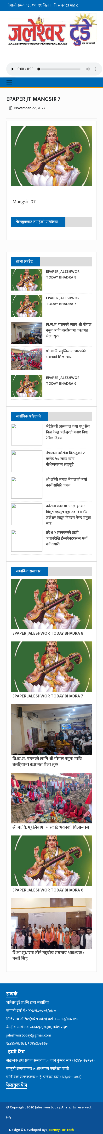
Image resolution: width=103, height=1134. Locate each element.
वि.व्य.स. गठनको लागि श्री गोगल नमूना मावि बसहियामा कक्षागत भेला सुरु (69, 330)
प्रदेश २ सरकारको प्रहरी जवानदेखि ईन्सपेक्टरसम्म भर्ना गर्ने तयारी (66, 538)
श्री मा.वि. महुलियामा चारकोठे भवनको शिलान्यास (66, 354)
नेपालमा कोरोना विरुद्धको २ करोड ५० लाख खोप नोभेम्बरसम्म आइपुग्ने (65, 459)
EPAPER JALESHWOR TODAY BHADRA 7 (63, 301)
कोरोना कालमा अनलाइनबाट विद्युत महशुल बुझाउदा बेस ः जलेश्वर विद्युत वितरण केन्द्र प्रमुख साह (68, 515)
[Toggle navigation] (9, 82)
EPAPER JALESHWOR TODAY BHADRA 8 (63, 274)
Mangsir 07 (24, 201)
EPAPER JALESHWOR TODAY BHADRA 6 (63, 381)
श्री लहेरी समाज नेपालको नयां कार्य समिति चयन (66, 482)
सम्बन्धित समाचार (28, 571)
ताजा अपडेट (24, 261)
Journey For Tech (61, 1130)
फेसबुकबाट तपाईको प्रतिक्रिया (37, 222)
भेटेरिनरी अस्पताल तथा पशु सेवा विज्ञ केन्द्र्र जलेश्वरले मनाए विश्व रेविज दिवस (68, 432)
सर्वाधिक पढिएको (28, 416)
